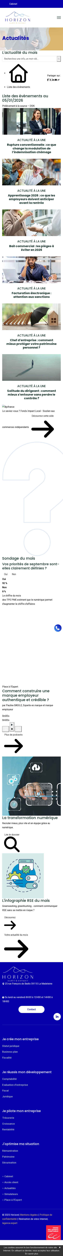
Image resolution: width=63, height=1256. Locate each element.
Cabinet (13, 4)
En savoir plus (31, 1253)
